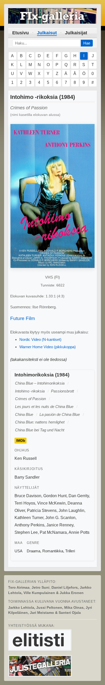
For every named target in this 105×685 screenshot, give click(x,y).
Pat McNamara (53, 532)
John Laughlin (71, 510)
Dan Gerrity (79, 496)
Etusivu (20, 32)
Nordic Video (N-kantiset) (40, 339)
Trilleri (70, 551)
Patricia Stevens (42, 510)
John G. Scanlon (60, 517)
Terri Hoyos (25, 503)
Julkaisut (47, 32)
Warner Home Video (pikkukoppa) (47, 347)
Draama (33, 551)
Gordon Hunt (55, 496)
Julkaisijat (76, 32)
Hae (86, 43)
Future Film (22, 318)
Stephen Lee (26, 532)
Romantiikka (52, 551)
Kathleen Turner (29, 517)
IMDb (20, 440)
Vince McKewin (51, 503)
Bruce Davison (28, 496)
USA (18, 551)
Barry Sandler (27, 477)
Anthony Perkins (29, 525)
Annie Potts (79, 532)
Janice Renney (59, 525)
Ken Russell (26, 458)
